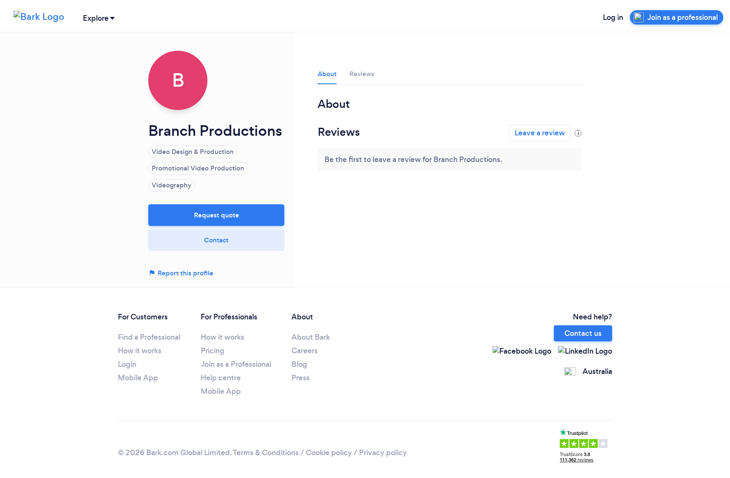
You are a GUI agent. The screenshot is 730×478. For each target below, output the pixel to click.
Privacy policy (383, 453)
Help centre (221, 378)
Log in (613, 17)
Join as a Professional (236, 364)
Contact (216, 240)
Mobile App (138, 378)
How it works (139, 351)
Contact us (583, 333)
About (327, 73)
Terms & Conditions (266, 453)
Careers (304, 351)
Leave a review (540, 133)
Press (300, 378)
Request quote (216, 215)
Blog (299, 364)
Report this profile (184, 273)
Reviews (361, 73)
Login (127, 364)
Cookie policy (329, 453)
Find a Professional (149, 337)
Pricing (212, 351)
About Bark (310, 337)
